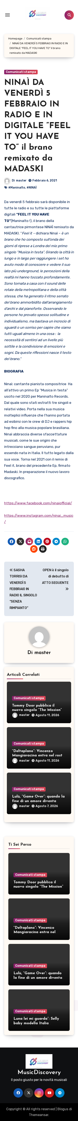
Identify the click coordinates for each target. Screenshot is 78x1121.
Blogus (62, 1109)
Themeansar (38, 1115)
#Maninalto (16, 187)
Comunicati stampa (21, 72)
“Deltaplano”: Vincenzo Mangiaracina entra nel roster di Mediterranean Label (39, 755)
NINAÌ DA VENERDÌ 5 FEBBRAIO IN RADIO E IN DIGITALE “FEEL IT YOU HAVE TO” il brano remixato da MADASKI (37, 126)
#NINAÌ (32, 187)
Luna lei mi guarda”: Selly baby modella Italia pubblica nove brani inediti (37, 1023)
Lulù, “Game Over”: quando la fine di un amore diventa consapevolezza (38, 801)
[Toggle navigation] (7, 14)
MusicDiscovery (39, 1072)
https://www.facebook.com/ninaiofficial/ (38, 503)
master (21, 180)
